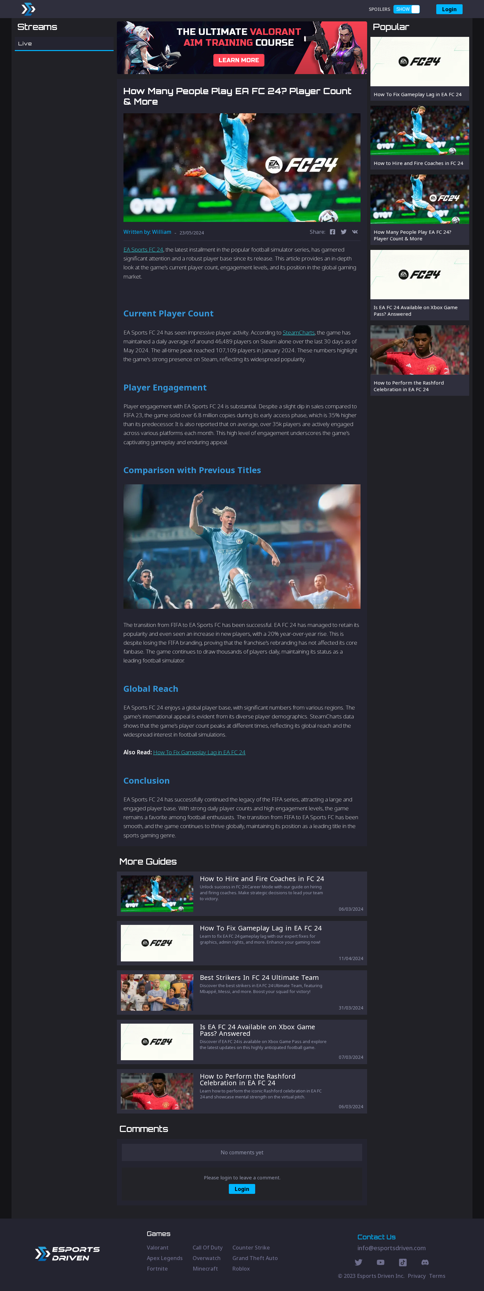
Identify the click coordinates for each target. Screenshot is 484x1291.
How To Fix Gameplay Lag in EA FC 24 (199, 752)
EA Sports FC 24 (143, 249)
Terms (437, 1275)
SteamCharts (299, 332)
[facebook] (333, 232)
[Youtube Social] (381, 1263)
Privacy (417, 1275)
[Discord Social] (403, 1263)
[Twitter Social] (359, 1263)
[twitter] (344, 232)
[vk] (355, 232)
